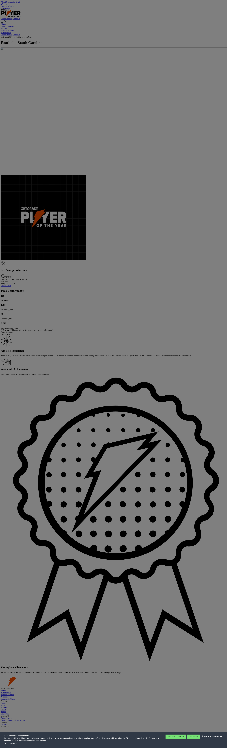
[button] (211, 736)
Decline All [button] (193, 736)
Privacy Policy (11, 744)
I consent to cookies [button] (176, 736)
